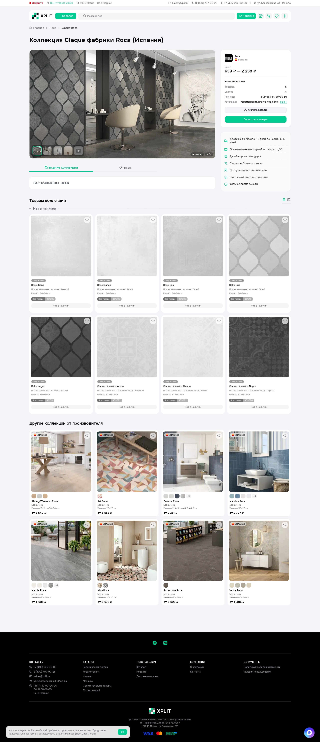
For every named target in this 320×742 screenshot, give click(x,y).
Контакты (195, 671)
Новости (141, 671)
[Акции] (268, 16)
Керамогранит (249, 101)
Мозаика (88, 681)
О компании (197, 667)
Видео (199, 154)
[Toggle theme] (284, 16)
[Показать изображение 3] (57, 150)
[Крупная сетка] (284, 200)
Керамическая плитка (95, 667)
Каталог (141, 667)
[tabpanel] (122, 183)
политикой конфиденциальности (77, 733)
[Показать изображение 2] (47, 150)
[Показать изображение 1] (37, 150)
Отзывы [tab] (125, 167)
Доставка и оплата (147, 676)
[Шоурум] (260, 16)
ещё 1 (283, 101)
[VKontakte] (165, 643)
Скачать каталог (257, 109)
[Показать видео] (78, 150)
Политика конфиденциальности (262, 667)
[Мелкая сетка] (289, 200)
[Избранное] (276, 16)
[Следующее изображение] (209, 104)
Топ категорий (91, 690)
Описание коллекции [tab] (61, 167)
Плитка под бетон (268, 101)
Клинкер (87, 676)
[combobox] (159, 16)
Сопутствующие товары (97, 685)
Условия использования (257, 671)
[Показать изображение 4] (68, 150)
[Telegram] (155, 643)
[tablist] (93, 167)
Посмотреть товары (256, 119)
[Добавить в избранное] (87, 220)
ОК (122, 732)
